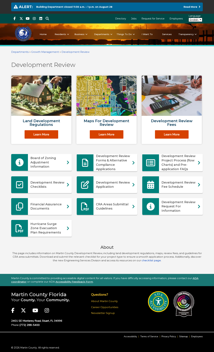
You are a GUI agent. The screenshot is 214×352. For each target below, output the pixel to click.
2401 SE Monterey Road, (36, 321)
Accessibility (130, 336)
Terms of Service (149, 336)
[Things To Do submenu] (134, 34)
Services (167, 34)
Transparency (186, 34)
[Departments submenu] (111, 34)
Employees (176, 18)
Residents (60, 34)
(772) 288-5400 (29, 325)
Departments (101, 34)
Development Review (75, 51)
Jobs (133, 18)
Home (43, 34)
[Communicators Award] (183, 304)
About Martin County (104, 301)
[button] (47, 18)
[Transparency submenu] (196, 34)
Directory (120, 18)
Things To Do (124, 34)
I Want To (147, 34)
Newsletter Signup (103, 313)
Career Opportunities (104, 307)
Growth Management (45, 51)
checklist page (151, 260)
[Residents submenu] (68, 34)
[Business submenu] (86, 34)
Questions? (99, 294)
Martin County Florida (39, 294)
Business (79, 34)
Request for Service (153, 18)
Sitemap (183, 336)
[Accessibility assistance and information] (158, 301)
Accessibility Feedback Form (74, 281)
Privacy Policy (169, 336)
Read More (192, 6)
